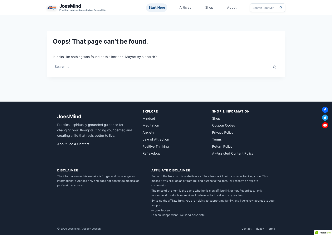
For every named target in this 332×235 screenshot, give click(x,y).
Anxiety (148, 132)
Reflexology (151, 153)
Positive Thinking (156, 146)
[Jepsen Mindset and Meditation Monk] (76, 8)
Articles (185, 7)
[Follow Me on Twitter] (325, 117)
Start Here (157, 7)
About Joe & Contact (73, 144)
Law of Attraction (156, 139)
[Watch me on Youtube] (325, 125)
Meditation (151, 125)
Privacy (259, 228)
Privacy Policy (222, 132)
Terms (217, 139)
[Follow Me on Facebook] (325, 110)
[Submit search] (281, 8)
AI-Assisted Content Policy (232, 153)
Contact (246, 228)
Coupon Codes (223, 125)
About (232, 7)
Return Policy (222, 146)
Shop (209, 7)
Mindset (149, 118)
